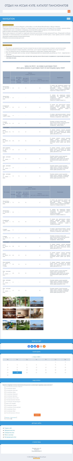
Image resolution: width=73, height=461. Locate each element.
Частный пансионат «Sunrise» (13, 399)
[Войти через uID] (29, 346)
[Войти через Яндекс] (38, 346)
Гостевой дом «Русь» (11, 409)
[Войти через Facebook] (35, 346)
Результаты (7, 417)
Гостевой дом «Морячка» (12, 394)
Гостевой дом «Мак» (10, 411)
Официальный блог (9, 430)
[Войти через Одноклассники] (44, 346)
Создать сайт (8, 428)
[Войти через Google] (41, 346)
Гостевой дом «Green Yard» (12, 397)
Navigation (9, 18)
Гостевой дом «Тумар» (11, 405)
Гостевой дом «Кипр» (11, 392)
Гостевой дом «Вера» (11, 388)
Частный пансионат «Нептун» (13, 412)
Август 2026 (36, 357)
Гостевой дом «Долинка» (11, 396)
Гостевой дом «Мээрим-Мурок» (13, 401)
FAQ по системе (8, 435)
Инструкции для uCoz (10, 437)
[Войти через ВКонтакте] (32, 346)
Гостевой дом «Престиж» (12, 390)
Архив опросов (13, 417)
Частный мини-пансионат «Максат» (14, 386)
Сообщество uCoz (9, 432)
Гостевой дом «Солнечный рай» (13, 407)
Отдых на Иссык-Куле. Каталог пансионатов (36, 5)
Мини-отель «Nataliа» (11, 403)
